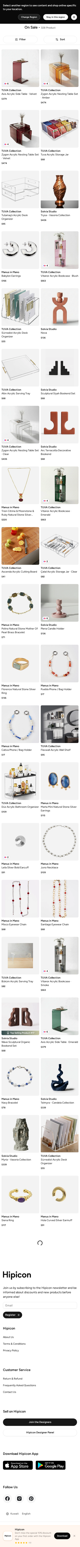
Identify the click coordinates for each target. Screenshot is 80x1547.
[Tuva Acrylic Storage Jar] (60, 129)
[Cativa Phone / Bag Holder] (20, 724)
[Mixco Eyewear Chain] (20, 899)
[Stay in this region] (74, 17)
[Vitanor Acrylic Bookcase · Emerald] (60, 485)
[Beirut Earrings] (20, 1365)
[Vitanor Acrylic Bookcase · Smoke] (60, 955)
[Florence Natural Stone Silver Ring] (20, 663)
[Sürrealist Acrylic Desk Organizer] (20, 307)
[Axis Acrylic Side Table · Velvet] (20, 68)
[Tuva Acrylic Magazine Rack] (60, 1426)
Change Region (29, 17)
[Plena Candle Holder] (60, 603)
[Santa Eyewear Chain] (20, 1251)
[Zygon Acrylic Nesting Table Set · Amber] (60, 68)
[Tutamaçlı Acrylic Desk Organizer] (20, 189)
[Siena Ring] (20, 1194)
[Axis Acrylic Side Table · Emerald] (60, 1016)
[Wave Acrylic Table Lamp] (20, 1426)
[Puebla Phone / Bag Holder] (60, 663)
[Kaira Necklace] (20, 1483)
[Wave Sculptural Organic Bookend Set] (20, 1016)
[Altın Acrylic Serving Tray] (20, 368)
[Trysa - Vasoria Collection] (60, 189)
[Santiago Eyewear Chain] (60, 899)
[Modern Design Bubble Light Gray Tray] (60, 1483)
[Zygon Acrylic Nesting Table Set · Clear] (20, 424)
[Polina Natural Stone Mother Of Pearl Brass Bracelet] (20, 603)
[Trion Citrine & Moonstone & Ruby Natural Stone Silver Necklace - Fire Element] (20, 485)
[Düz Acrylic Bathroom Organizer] (20, 781)
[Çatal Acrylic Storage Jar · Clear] (60, 546)
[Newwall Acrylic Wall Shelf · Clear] (60, 1365)
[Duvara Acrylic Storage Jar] (60, 1251)
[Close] (74, 1535)
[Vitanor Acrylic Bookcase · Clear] (60, 1308)
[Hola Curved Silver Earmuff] (60, 1194)
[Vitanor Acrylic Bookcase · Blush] (60, 250)
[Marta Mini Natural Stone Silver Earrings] (60, 781)
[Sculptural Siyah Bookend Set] (60, 368)
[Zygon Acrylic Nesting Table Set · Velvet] (20, 129)
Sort (62, 39)
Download (62, 1536)
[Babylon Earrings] (20, 250)
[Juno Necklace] (60, 842)
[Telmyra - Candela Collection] (60, 1077)
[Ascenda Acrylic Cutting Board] (20, 546)
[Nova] (60, 307)
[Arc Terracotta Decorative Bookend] (60, 424)
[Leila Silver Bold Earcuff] (20, 842)
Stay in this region (55, 17)
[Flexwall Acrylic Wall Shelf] (60, 724)
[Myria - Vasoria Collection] (20, 1134)
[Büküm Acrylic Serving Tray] (20, 955)
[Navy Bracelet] (20, 1077)
